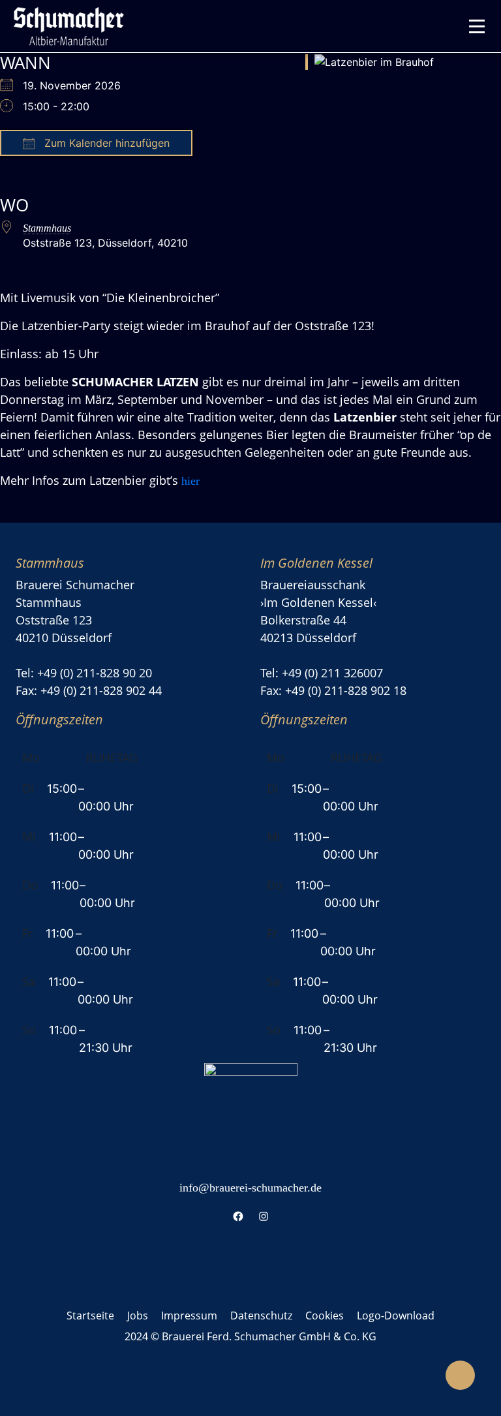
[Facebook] (238, 1216)
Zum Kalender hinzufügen (105, 142)
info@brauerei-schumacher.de (250, 1187)
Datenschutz (261, 1315)
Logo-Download (395, 1315)
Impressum (189, 1315)
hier (190, 480)
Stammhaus (47, 228)
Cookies (324, 1315)
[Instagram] (263, 1216)
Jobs (137, 1315)
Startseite (90, 1315)
